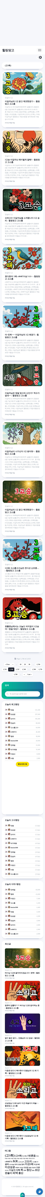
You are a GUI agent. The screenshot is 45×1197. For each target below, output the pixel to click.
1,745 (5, 669)
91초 (6, 1158)
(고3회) (10, 1155)
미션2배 (29, 1164)
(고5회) (25, 1156)
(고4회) (18, 1155)
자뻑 (18, 1170)
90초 (37, 1156)
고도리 (28, 1161)
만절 (12, 710)
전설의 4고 (8, 1035)
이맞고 (13, 754)
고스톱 (13, 903)
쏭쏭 (30, 1167)
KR (15, 1161)
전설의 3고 (9, 98)
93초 (12, 1158)
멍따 (23, 1164)
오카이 (13, 719)
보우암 (21, 1167)
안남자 (13, 723)
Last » (30, 674)
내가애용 (14, 749)
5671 (33, 1158)
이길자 (12, 1170)
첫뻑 (24, 1170)
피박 (15, 1172)
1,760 (34, 669)
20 (25, 664)
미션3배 (37, 1164)
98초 (27, 1158)
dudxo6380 (14, 741)
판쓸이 (8, 1173)
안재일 (13, 745)
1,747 (17, 669)
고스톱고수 (14, 727)
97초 (24, 1158)
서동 (12, 758)
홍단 (20, 1173)
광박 (7, 1164)
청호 (12, 736)
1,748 (24, 669)
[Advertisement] (22, 22)
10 (20, 664)
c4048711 (14, 732)
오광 (38, 1167)
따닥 (16, 1164)
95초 (18, 1158)
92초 (9, 1158)
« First (7, 664)
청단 (29, 1170)
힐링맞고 (8, 50)
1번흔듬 (31, 1155)
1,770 (40, 669)
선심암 (13, 714)
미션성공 (10, 1167)
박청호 (17, 1167)
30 (29, 664)
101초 (30, 1158)
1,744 (38, 664)
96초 (21, 1158)
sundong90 (21, 1161)
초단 (37, 1170)
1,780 (15, 674)
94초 (15, 1158)
